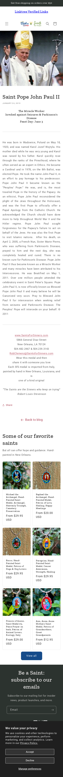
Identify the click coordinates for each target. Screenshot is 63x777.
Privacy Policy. (29, 743)
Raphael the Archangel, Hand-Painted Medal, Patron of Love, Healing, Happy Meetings (45, 501)
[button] (6, 23)
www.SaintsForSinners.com (31, 335)
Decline (30, 760)
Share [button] (9, 405)
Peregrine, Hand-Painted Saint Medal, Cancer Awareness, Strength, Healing (45, 566)
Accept (30, 751)
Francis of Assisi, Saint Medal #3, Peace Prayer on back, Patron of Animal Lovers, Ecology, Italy (15, 628)
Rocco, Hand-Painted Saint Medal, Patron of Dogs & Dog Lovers (16, 564)
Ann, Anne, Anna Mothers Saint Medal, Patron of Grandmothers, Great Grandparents (45, 628)
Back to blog (34, 419)
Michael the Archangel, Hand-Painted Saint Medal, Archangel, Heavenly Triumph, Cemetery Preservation (16, 502)
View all (31, 655)
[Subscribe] (52, 710)
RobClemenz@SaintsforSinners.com (31, 353)
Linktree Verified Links (31, 12)
